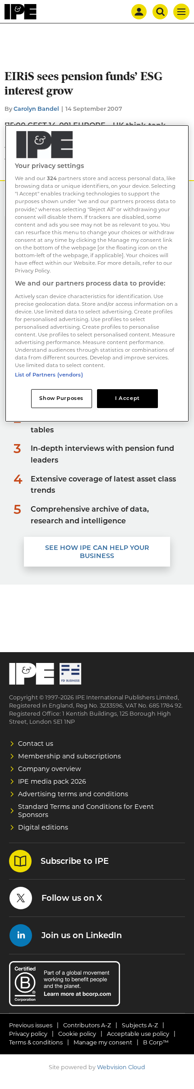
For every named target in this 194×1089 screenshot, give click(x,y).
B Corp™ (156, 1042)
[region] (97, 273)
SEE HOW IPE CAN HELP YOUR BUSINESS (97, 552)
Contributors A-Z (87, 1025)
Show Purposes (61, 398)
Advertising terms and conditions (73, 794)
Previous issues (30, 1025)
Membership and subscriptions (69, 756)
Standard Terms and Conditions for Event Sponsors (86, 811)
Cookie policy (77, 1033)
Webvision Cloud (121, 1067)
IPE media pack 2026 (52, 781)
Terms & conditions (36, 1042)
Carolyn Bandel (36, 108)
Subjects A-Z (140, 1025)
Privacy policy (28, 1033)
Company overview (49, 769)
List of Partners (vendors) (49, 375)
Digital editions (43, 827)
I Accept (127, 398)
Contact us (35, 744)
